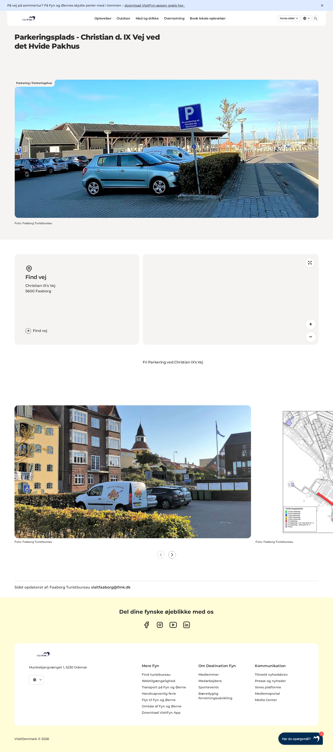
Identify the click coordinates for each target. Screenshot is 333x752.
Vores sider (287, 18)
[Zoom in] (310, 324)
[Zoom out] (310, 337)
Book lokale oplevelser (207, 18)
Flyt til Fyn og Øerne (159, 700)
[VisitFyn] (43, 654)
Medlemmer (208, 675)
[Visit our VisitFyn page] (146, 625)
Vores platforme (268, 687)
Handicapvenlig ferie (159, 694)
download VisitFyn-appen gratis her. (155, 5)
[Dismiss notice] (322, 5)
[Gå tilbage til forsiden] (28, 18)
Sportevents (208, 687)
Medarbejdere (210, 681)
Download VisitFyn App (161, 713)
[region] (231, 299)
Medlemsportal (267, 694)
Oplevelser (102, 18)
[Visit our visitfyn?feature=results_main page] (173, 625)
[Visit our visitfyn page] (160, 625)
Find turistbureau (156, 675)
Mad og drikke (147, 18)
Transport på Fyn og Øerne (164, 687)
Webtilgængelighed (158, 681)
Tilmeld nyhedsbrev (271, 675)
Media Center (266, 700)
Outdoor (123, 18)
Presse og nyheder (270, 681)
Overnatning (174, 18)
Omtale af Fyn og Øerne (161, 706)
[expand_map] (310, 263)
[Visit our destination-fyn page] (187, 625)
